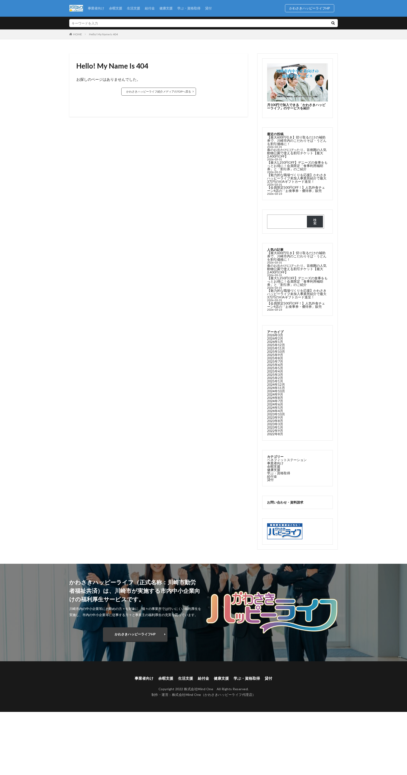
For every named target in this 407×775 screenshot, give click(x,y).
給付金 (150, 8)
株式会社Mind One (186, 695)
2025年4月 (275, 371)
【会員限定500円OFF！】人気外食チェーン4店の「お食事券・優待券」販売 (296, 189)
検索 (315, 221)
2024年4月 (275, 411)
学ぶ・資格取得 (188, 8)
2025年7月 (275, 361)
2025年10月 (276, 351)
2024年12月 (276, 384)
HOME (77, 34)
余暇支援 (115, 8)
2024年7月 (275, 401)
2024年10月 (276, 391)
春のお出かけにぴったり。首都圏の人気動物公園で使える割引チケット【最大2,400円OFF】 (296, 153)
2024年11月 (276, 388)
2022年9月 (275, 431)
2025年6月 (275, 365)
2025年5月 (275, 368)
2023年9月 (275, 417)
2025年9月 (275, 355)
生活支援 (133, 8)
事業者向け (96, 8)
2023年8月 (275, 421)
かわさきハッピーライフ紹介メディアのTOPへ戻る (158, 91)
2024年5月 (275, 408)
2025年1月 (275, 381)
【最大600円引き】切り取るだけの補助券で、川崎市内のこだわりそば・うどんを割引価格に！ (296, 140)
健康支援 (166, 8)
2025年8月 (275, 358)
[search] (333, 23)
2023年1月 (275, 427)
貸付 (208, 8)
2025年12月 (276, 345)
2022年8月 (275, 434)
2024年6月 (275, 404)
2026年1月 (275, 342)
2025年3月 (275, 375)
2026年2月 (275, 338)
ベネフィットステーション (287, 460)
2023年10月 (276, 414)
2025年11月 (276, 348)
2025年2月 (275, 378)
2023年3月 (275, 424)
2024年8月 (275, 398)
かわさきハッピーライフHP (311, 8)
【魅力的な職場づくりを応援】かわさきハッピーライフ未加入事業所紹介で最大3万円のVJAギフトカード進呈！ (296, 178)
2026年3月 (275, 335)
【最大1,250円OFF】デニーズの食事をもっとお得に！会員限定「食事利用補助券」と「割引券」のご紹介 (297, 165)
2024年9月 (275, 394)
